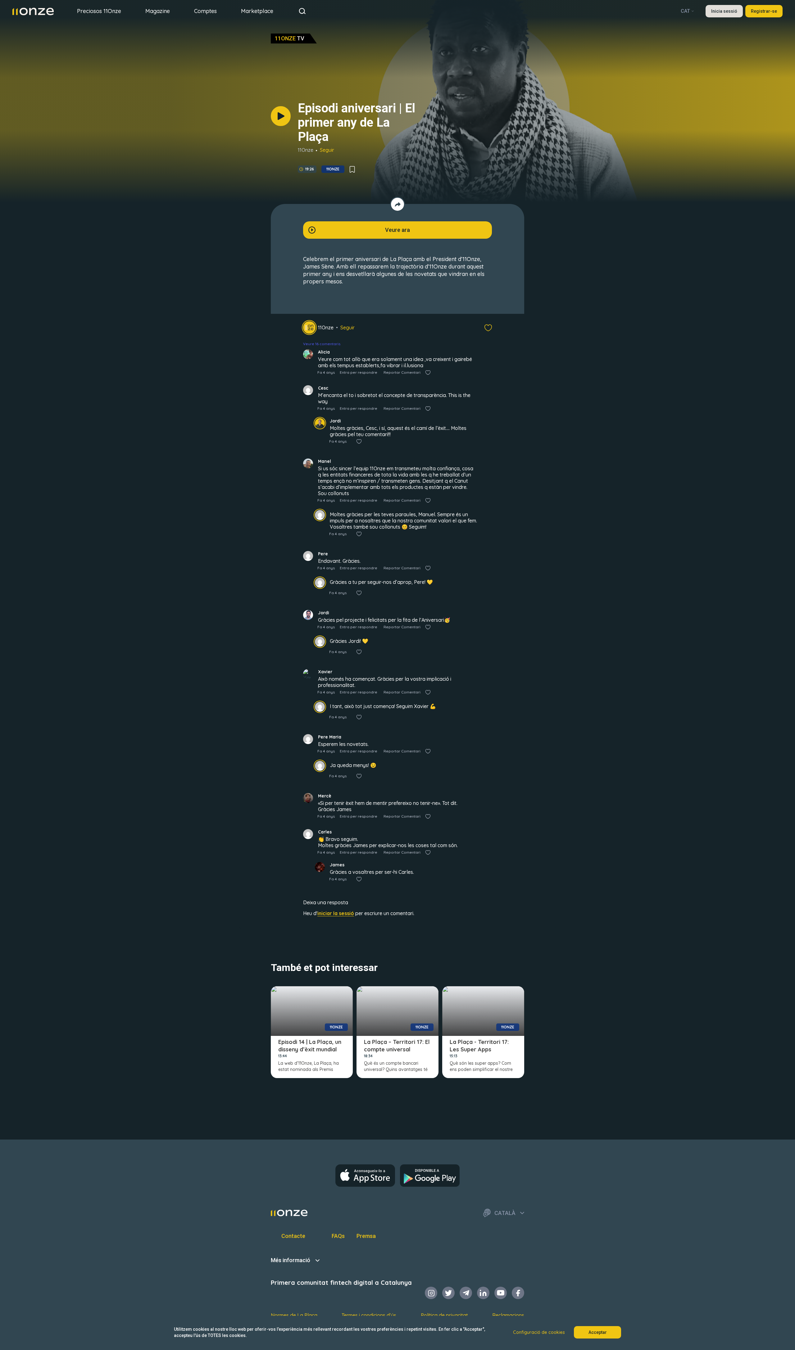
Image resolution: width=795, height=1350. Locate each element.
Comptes (205, 11)
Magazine (157, 11)
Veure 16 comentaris (321, 343)
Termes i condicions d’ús (369, 1315)
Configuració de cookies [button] (539, 1332)
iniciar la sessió (335, 913)
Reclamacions (508, 1315)
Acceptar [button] (597, 1332)
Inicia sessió (724, 11)
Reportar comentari (402, 372)
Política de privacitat (444, 1315)
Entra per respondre (358, 372)
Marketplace (257, 11)
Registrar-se (764, 11)
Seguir (327, 150)
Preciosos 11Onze (99, 11)
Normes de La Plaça (294, 1315)
